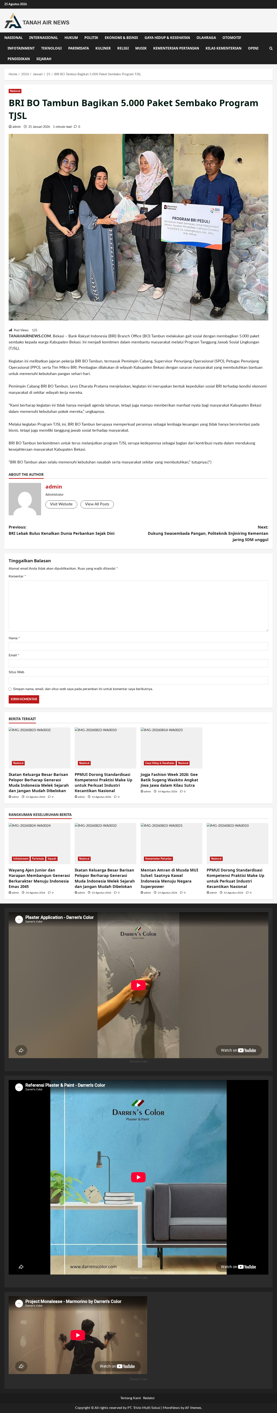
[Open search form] (271, 48)
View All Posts (97, 504)
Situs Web (16, 672)
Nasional (13, 37)
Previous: (61, 530)
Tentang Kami (130, 1398)
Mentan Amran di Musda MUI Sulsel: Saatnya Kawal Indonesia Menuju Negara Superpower (169, 878)
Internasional (43, 37)
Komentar (17, 576)
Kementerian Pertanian (176, 48)
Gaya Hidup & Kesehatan (167, 37)
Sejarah (43, 58)
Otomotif (231, 37)
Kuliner (103, 48)
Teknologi (51, 48)
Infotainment (21, 48)
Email (14, 655)
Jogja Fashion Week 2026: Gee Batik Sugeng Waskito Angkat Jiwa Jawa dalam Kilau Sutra (169, 780)
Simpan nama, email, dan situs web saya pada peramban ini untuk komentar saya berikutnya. (83, 689)
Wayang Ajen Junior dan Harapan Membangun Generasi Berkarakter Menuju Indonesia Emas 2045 (39, 878)
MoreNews (171, 1408)
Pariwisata (78, 48)
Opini (253, 48)
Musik (141, 48)
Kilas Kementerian (224, 48)
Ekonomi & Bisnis (121, 37)
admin (17, 126)
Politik (91, 37)
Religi (123, 48)
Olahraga (206, 37)
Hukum (71, 37)
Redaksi (149, 1398)
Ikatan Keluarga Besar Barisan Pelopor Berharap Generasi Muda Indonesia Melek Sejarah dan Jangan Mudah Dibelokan (39, 782)
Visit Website (61, 504)
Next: (208, 533)
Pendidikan (19, 58)
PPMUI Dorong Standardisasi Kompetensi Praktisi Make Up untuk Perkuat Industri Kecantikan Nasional (103, 782)
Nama (14, 638)
